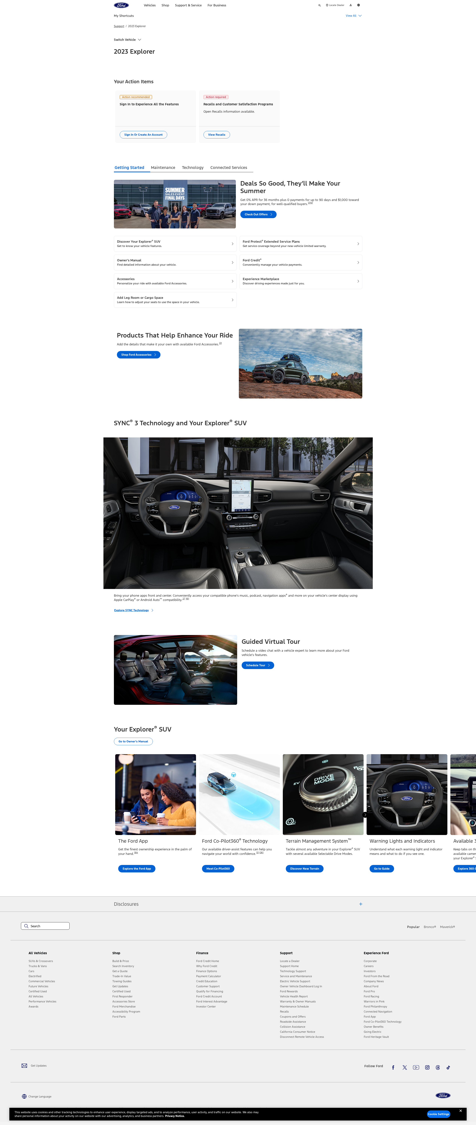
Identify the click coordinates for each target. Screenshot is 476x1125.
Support (119, 26)
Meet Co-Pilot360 (218, 868)
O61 (261, 852)
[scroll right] (365, 815)
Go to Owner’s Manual (133, 741)
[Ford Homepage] (443, 1095)
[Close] (461, 1114)
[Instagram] (427, 1067)
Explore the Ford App (137, 868)
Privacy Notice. (175, 1116)
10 (257, 852)
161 (187, 598)
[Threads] (438, 1067)
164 (136, 852)
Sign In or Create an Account (143, 134)
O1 (220, 343)
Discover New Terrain (304, 868)
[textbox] (45, 926)
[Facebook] (394, 1067)
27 (184, 598)
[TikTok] (448, 1067)
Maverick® (447, 927)
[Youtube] (416, 1067)
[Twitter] (404, 1067)
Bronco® (430, 927)
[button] (152, 954)
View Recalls (216, 134)
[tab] (132, 168)
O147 (310, 202)
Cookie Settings (438, 1114)
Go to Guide (382, 868)
